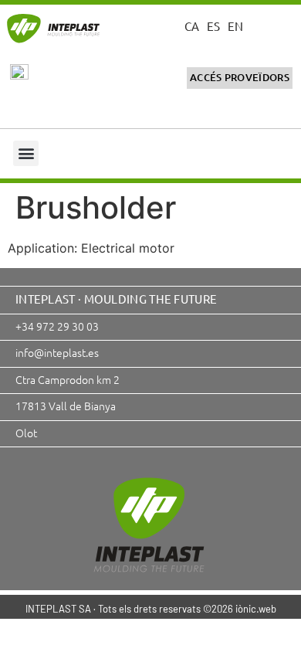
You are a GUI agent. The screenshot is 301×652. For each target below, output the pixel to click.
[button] (26, 153)
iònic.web (255, 609)
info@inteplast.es (57, 352)
